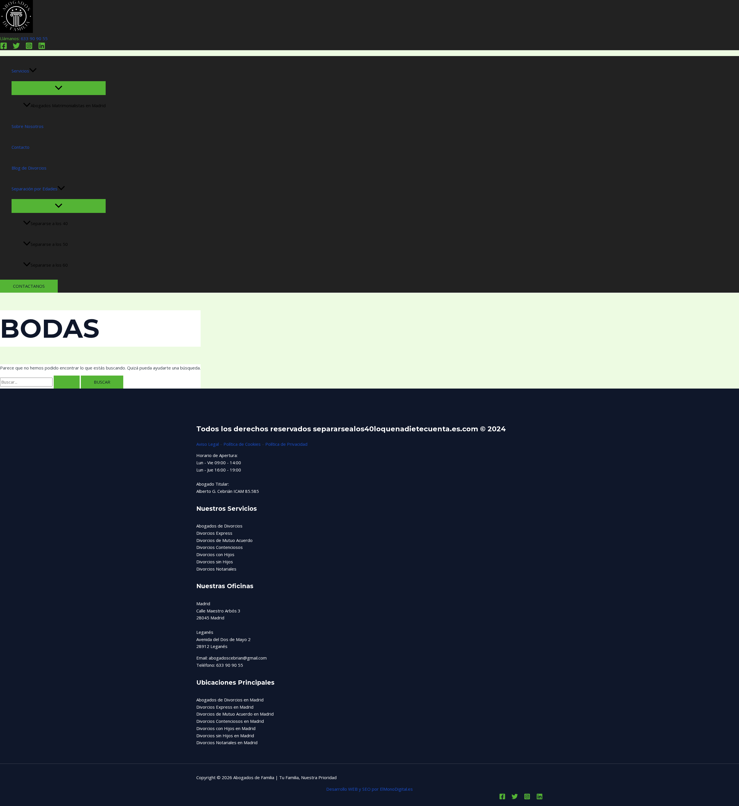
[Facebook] (3, 48)
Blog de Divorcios (29, 168)
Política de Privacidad (286, 444)
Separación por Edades (34, 189)
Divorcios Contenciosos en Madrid (230, 721)
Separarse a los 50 (49, 244)
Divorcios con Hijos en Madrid (225, 728)
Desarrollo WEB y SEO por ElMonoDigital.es (369, 789)
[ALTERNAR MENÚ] (59, 88)
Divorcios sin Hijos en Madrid (225, 735)
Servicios (20, 71)
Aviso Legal (207, 444)
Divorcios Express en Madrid (224, 707)
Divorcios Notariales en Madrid (226, 742)
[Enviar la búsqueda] (67, 382)
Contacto (20, 147)
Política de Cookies (242, 444)
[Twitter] (16, 48)
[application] (33, 70)
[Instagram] (29, 48)
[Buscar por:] (40, 382)
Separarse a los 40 (49, 223)
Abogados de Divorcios (219, 526)
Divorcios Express (214, 533)
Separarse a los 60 (49, 265)
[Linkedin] (41, 48)
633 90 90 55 (34, 38)
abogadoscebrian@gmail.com (238, 658)
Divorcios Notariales (216, 569)
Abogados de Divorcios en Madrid (230, 700)
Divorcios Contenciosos (219, 547)
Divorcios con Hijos (215, 554)
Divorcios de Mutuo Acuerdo (224, 540)
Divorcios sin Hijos (214, 561)
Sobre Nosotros (28, 126)
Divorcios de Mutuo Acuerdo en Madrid (235, 714)
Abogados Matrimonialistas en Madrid (68, 105)
